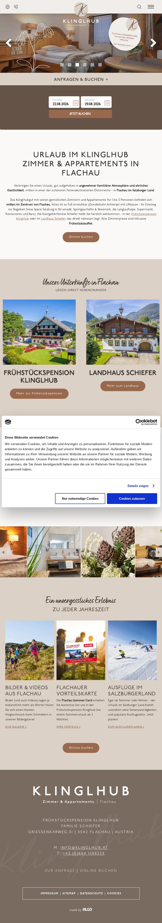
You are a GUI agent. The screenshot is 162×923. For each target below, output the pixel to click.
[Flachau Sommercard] (127, 34)
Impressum (49, 893)
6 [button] (100, 64)
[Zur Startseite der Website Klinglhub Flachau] (81, 14)
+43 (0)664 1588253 (84, 853)
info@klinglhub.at (84, 848)
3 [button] (77, 64)
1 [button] (62, 64)
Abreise (89, 100)
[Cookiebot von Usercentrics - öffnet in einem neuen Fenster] (138, 422)
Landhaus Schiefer (53, 218)
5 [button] (92, 64)
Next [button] (153, 43)
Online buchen (98, 871)
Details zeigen (138, 486)
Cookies (114, 893)
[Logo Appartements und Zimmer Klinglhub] (81, 803)
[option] (81, 43)
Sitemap (69, 893)
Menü (151, 6)
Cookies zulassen (132, 498)
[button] (81, 237)
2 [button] (69, 64)
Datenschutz (91, 893)
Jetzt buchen (80, 114)
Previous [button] (8, 43)
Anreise (57, 100)
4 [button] (84, 64)
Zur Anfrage (60, 871)
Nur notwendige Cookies (80, 498)
